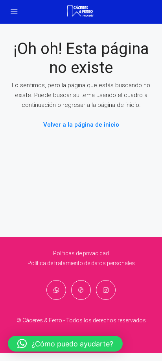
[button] (65, 344)
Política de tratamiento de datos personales (81, 263)
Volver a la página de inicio (81, 124)
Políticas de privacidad (81, 253)
